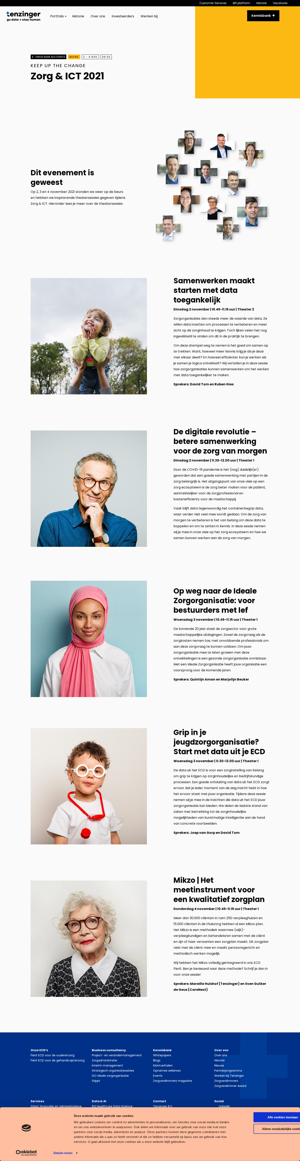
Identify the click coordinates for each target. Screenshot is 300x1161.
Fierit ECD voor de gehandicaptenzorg (57, 1060)
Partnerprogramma (228, 1071)
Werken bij (149, 16)
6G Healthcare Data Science (112, 1106)
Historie (261, 3)
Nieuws (219, 1065)
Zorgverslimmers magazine (172, 1081)
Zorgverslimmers (226, 1081)
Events (157, 1076)
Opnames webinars (167, 1071)
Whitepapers (162, 1055)
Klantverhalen (163, 1065)
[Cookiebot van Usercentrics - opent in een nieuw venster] (26, 1153)
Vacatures (280, 3)
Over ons (98, 16)
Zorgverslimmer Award (230, 1086)
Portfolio (57, 16)
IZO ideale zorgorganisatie (110, 1076)
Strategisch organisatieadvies (113, 1071)
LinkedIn (224, 1106)
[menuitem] (216, 3)
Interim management (107, 1065)
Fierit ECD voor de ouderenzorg (52, 1055)
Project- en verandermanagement (117, 1055)
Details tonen (62, 1153)
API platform (241, 3)
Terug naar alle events (50, 57)
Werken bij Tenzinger (229, 1076)
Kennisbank (261, 15)
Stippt (96, 1081)
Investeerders (123, 16)
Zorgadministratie (104, 1060)
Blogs (156, 1060)
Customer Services (213, 3)
